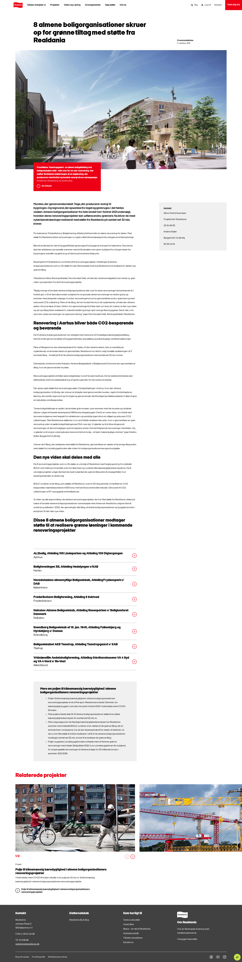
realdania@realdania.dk (27, 944)
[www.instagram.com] (225, 957)
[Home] (18, 5)
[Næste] (133, 856)
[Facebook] (211, 957)
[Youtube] (218, 957)
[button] (85, 555)
